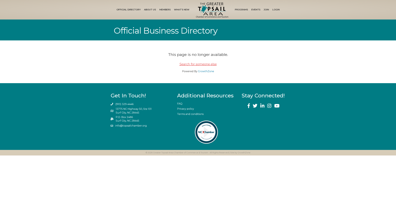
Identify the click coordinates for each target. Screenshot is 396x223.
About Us (150, 9)
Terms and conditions (190, 114)
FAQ (179, 103)
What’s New (181, 9)
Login (276, 9)
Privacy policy (185, 108)
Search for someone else (198, 64)
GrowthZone (206, 71)
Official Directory (128, 9)
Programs (241, 9)
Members (165, 9)
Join (266, 9)
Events (255, 9)
